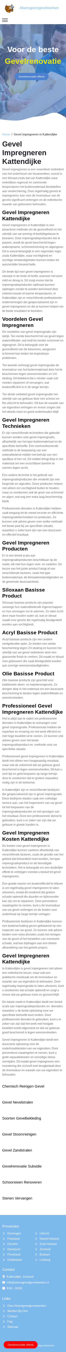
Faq (9, 1321)
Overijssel (13, 1249)
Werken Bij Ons (17, 1311)
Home (6, 134)
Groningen (14, 1233)
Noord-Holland (49, 1238)
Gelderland (14, 1259)
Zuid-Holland (48, 1243)
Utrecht (44, 1233)
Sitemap (12, 1326)
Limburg (44, 1259)
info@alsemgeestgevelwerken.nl (28, 1282)
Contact (12, 1316)
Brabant (44, 1254)
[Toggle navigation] (5, 20)
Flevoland (13, 1254)
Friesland (13, 1238)
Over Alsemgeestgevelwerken (26, 1305)
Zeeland (44, 1249)
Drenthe (12, 1243)
